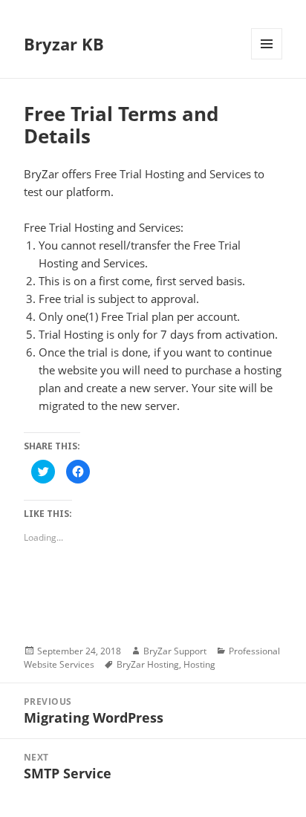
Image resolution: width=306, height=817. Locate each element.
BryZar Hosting (148, 664)
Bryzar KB (64, 44)
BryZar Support (174, 651)
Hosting (199, 664)
